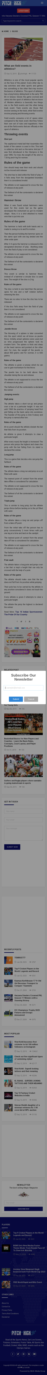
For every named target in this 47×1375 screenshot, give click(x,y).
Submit (16, 699)
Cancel (31, 699)
